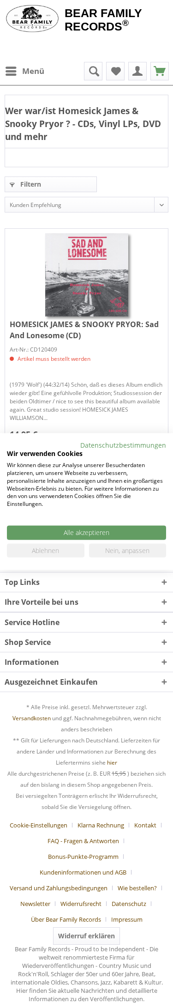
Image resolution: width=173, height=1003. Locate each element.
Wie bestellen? (137, 888)
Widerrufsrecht (80, 904)
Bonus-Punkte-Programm (83, 856)
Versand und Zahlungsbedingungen (58, 888)
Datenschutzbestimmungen (123, 444)
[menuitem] (24, 71)
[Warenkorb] (159, 71)
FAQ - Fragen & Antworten (83, 841)
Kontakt (145, 825)
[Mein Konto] (137, 71)
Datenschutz (129, 904)
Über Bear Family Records (66, 919)
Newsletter (35, 904)
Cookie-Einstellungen (38, 825)
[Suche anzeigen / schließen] (93, 71)
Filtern (29, 184)
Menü (33, 71)
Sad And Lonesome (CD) (84, 329)
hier (112, 762)
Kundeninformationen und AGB (83, 872)
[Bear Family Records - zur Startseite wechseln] (32, 19)
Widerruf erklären (86, 935)
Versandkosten (31, 718)
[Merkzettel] (115, 71)
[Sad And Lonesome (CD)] (86, 274)
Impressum (127, 919)
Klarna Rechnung (101, 825)
